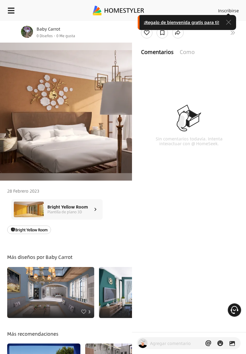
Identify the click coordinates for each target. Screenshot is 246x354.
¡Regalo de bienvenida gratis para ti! (181, 22)
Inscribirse (228, 10)
